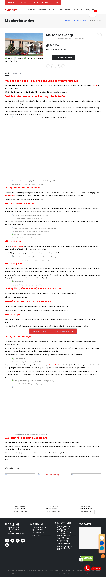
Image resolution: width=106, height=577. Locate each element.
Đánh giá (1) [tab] (17, 73)
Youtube (23, 541)
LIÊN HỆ (56, 2)
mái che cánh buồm (53, 365)
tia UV (92, 371)
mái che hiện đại (10, 195)
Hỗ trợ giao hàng (62, 541)
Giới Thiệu (85, 9)
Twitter (51, 66)
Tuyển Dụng (36, 535)
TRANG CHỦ (11, 2)
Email (63, 66)
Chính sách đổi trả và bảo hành (64, 529)
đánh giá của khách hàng (64, 38)
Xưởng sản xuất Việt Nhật (38, 529)
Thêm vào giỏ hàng (64, 58)
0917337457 (97, 569)
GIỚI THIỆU (23, 2)
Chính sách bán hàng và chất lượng (64, 532)
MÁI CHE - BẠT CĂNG (59, 50)
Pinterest (18, 541)
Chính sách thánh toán (64, 546)
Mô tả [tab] (7, 73)
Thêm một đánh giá (79, 38)
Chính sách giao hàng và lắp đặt (64, 527)
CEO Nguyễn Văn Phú (39, 527)
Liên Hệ (94, 9)
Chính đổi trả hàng (63, 538)
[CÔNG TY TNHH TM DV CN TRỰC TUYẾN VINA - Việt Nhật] (11, 9)
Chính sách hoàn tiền (64, 543)
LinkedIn (55, 66)
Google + (59, 66)
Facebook (48, 66)
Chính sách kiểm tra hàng (63, 548)
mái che (94, 85)
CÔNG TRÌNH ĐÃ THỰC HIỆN (40, 2)
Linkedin (7, 545)
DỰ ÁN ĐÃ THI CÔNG (63, 9)
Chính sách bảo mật (63, 535)
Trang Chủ (31, 9)
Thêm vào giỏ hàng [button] (20, 512)
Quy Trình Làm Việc (38, 532)
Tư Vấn (75, 9)
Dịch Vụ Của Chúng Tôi (46, 9)
